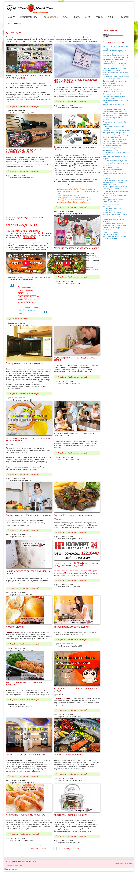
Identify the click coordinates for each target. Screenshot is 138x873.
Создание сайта (10, 865)
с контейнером (92, 191)
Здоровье (125, 17)
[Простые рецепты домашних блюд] (29, 9)
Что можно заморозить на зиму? (115, 225)
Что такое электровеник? (112, 92)
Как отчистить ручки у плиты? (114, 232)
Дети (87, 17)
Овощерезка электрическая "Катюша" (72, 191)
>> (59, 193)
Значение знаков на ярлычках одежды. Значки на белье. (114, 140)
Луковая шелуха (109, 193)
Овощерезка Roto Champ (67, 198)
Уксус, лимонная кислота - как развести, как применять (114, 168)
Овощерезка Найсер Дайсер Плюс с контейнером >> (78, 189)
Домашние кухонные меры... (113, 223)
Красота (99, 17)
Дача (65, 17)
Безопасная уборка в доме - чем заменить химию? (115, 82)
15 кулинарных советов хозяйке (115, 187)
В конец (76, 849)
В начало (34, 849)
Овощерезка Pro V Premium (68, 200)
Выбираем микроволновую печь (115, 161)
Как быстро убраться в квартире (115, 113)
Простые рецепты (28, 17)
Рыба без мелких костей (112, 212)
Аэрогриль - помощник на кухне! (115, 215)
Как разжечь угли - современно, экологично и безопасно (115, 144)
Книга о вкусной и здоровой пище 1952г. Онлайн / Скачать (116, 136)
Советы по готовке (110, 238)
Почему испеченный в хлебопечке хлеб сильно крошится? (116, 78)
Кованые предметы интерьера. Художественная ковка (114, 69)
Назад (44, 849)
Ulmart (63, 575)
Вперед (67, 849)
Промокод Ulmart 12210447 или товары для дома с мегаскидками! (115, 190)
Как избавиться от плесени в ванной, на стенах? (114, 183)
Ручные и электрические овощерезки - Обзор (112, 149)
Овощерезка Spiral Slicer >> (68, 195)
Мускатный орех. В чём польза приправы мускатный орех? (114, 65)
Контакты (128, 863)
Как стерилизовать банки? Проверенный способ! (113, 201)
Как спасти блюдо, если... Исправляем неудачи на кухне (114, 173)
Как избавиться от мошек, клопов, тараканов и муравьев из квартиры (115, 117)
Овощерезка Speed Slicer (67, 202)
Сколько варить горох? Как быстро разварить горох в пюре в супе (116, 132)
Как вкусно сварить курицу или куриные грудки (114, 52)
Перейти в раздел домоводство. (85, 41)
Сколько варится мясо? (111, 217)
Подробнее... (14, 106)
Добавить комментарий (30, 106)
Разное (111, 17)
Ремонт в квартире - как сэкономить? (112, 209)
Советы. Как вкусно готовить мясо (115, 180)
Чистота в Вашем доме (111, 90)
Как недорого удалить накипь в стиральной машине (114, 97)
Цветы (77, 17)
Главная (11, 17)
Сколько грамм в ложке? (112, 94)
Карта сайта (119, 863)
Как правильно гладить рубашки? (115, 236)
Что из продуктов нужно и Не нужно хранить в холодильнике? (115, 110)
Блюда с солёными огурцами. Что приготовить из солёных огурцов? (115, 56)
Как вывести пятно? (110, 234)
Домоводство (51, 17)
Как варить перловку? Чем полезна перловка (113, 60)
